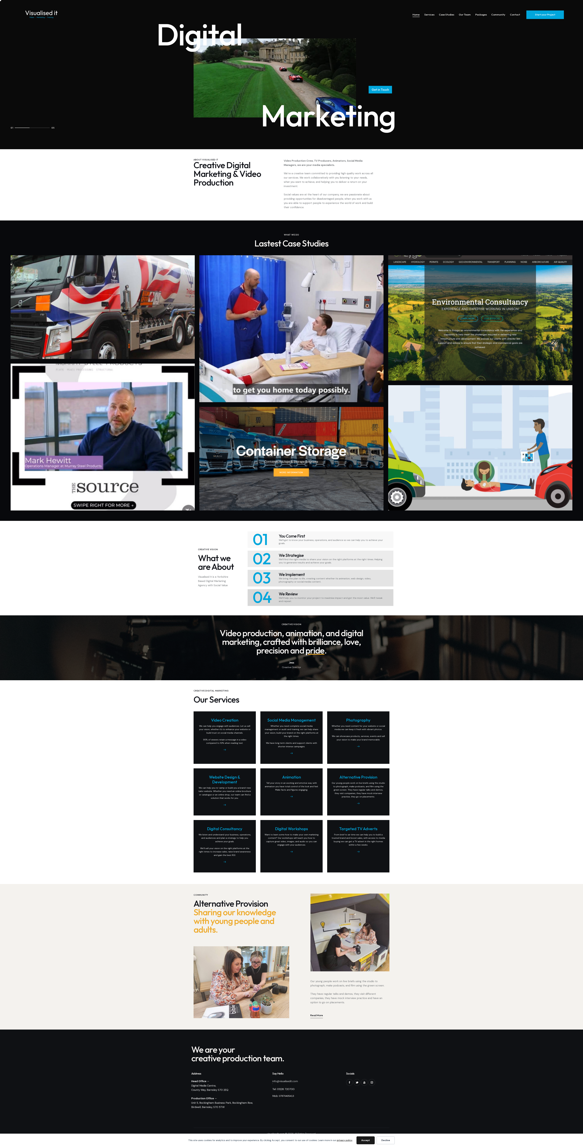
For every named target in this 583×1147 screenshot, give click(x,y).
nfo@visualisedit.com (285, 1081)
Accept (365, 1140)
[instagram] (371, 1082)
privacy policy (344, 1140)
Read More (316, 1015)
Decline (385, 1140)
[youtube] (364, 1082)
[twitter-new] (357, 1082)
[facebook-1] (349, 1082)
